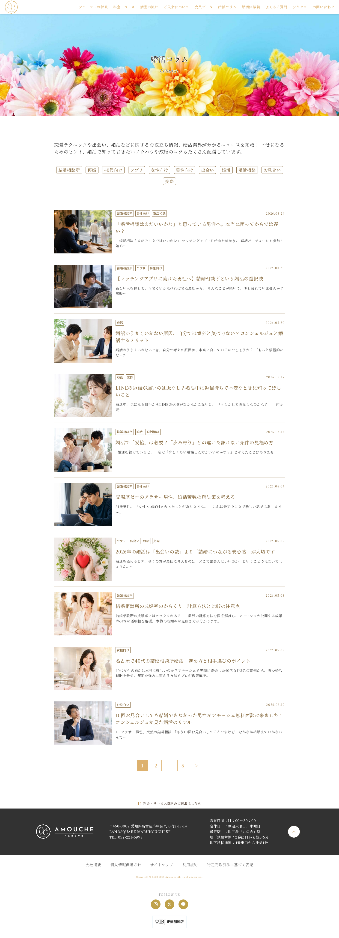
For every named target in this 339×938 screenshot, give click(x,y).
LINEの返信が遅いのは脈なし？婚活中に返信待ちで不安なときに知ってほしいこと (198, 391)
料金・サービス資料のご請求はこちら (172, 803)
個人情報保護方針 (125, 864)
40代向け (113, 170)
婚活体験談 (251, 6)
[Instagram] (156, 904)
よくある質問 (276, 6)
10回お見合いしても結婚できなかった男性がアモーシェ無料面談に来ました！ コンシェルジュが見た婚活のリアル (199, 718)
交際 (169, 181)
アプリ (136, 170)
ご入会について (176, 6)
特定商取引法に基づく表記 (230, 864)
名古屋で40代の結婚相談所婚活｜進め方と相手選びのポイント (183, 660)
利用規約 (190, 864)
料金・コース (124, 6)
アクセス (300, 6)
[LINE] (183, 904)
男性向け (184, 170)
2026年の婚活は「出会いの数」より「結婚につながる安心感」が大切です (195, 551)
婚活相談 (247, 170)
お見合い (272, 170)
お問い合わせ (324, 6)
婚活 (226, 170)
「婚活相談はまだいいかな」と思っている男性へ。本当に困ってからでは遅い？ (197, 227)
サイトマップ (161, 864)
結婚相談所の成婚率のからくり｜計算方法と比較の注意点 (178, 606)
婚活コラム (227, 6)
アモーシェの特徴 (93, 6)
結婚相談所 (69, 170)
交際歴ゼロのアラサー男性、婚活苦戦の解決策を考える (175, 496)
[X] (169, 904)
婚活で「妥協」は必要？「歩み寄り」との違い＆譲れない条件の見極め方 (195, 442)
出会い (207, 170)
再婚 (92, 170)
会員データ (204, 6)
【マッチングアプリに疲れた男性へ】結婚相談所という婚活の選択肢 (189, 278)
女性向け (159, 170)
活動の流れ (149, 6)
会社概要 (93, 864)
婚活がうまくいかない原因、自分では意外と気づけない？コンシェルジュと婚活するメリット (199, 336)
